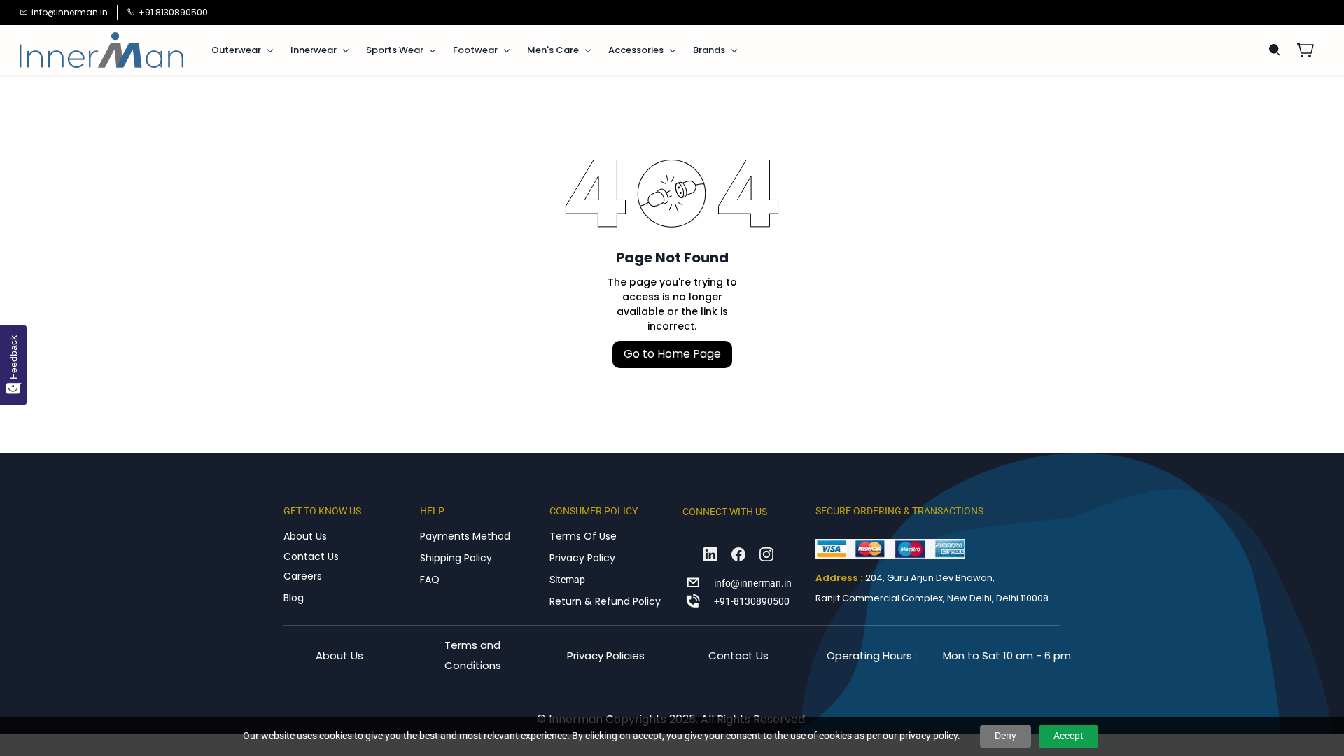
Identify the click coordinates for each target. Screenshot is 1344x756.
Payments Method (465, 536)
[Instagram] (766, 554)
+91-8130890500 (752, 601)
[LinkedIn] (710, 554)
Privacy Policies (606, 655)
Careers (303, 576)
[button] (1310, 49)
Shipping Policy (456, 558)
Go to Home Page (672, 354)
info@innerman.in (753, 583)
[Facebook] (738, 554)
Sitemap (567, 579)
